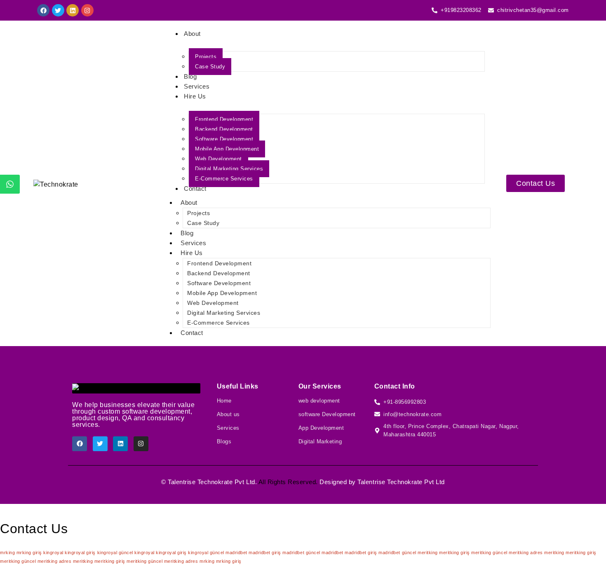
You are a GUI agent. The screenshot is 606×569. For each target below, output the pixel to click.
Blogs (224, 441)
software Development (327, 414)
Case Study (210, 66)
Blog (190, 76)
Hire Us (195, 96)
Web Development (218, 159)
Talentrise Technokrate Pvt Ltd (211, 481)
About (192, 33)
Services (196, 86)
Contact (195, 188)
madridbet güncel (301, 552)
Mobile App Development (227, 149)
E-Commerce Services (224, 179)
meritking (428, 552)
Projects (205, 57)
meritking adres (526, 552)
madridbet (236, 552)
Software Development (224, 139)
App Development (321, 428)
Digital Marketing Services (229, 169)
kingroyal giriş (80, 552)
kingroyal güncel (115, 552)
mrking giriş (29, 552)
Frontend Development (224, 119)
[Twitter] (58, 10)
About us (228, 414)
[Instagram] (87, 10)
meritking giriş (454, 552)
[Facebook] (43, 10)
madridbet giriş (265, 552)
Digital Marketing (320, 441)
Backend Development (224, 129)
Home (224, 401)
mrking (7, 552)
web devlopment (319, 401)
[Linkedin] (72, 10)
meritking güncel (489, 552)
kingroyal (53, 552)
